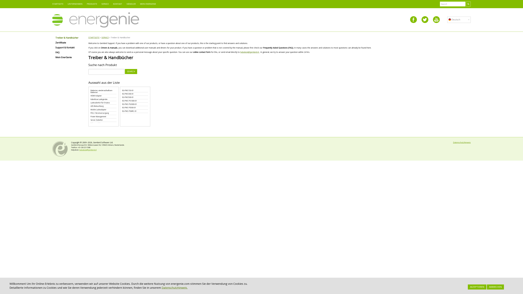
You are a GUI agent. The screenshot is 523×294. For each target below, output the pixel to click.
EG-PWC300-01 (128, 94)
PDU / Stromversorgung (100, 113)
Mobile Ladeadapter (98, 109)
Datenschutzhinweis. (175, 288)
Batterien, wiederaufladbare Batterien (101, 91)
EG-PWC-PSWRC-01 (129, 111)
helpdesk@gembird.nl (249, 52)
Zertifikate (60, 42)
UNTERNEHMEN (75, 4)
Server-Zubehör (97, 120)
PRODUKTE (92, 4)
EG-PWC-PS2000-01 (129, 104)
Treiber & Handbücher (66, 37)
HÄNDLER (131, 4)
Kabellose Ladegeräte (99, 99)
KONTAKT (117, 4)
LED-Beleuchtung (97, 106)
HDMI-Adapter (96, 96)
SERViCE (105, 4)
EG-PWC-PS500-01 (129, 107)
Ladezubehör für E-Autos (100, 103)
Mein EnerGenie (63, 57)
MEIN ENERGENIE (148, 4)
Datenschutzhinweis (462, 142)
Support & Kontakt (65, 47)
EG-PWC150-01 (128, 90)
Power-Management (98, 116)
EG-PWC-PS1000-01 (129, 101)
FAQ (57, 52)
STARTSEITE (57, 4)
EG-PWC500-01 (128, 97)
